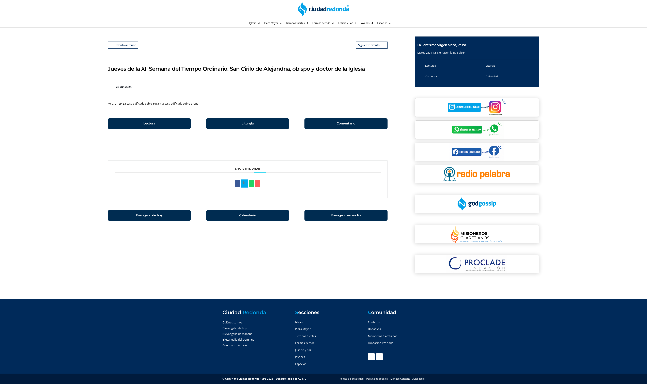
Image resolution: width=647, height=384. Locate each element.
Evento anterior (126, 45)
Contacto (374, 322)
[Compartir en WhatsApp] (251, 183)
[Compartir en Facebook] (237, 183)
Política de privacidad (351, 378)
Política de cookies (377, 378)
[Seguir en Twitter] (379, 356)
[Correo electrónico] (257, 183)
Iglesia (252, 23)
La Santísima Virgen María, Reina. (442, 45)
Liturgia (248, 123)
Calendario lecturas (234, 345)
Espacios (382, 23)
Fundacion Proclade (380, 343)
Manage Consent (400, 378)
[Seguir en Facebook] (371, 356)
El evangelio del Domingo (238, 339)
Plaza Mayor (271, 23)
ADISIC (302, 378)
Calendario (247, 215)
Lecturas (430, 65)
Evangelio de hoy (149, 215)
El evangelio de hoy (234, 328)
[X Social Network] (244, 183)
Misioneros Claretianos (382, 336)
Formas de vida (321, 23)
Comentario (346, 123)
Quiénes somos (232, 322)
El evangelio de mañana (237, 334)
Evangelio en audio (346, 215)
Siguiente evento (369, 45)
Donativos (374, 329)
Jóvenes (365, 23)
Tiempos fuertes (295, 23)
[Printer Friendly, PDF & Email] (377, 146)
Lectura (149, 123)
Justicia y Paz (345, 23)
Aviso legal (418, 378)
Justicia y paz (303, 350)
